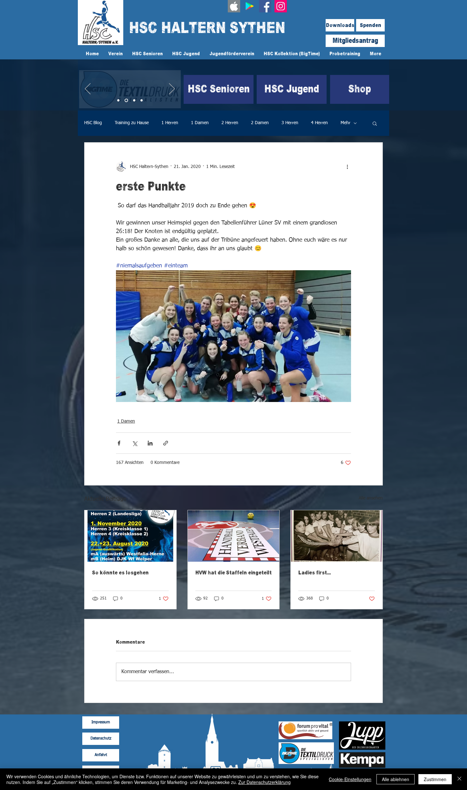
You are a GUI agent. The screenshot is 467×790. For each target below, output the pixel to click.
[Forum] (134, 100)
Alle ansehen (371, 498)
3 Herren (289, 123)
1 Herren (169, 123)
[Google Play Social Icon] (249, 6)
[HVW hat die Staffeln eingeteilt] (234, 536)
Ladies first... (314, 573)
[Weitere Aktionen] (347, 167)
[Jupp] (141, 100)
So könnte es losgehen (120, 573)
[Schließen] (459, 779)
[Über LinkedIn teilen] (150, 443)
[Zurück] (88, 89)
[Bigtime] (126, 100)
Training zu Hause (132, 123)
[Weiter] (172, 89)
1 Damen (200, 123)
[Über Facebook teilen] (119, 443)
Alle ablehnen (395, 779)
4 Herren (319, 123)
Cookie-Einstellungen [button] (350, 779)
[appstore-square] (234, 6)
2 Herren (229, 123)
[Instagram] (280, 6)
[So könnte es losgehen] (130, 536)
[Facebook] (265, 6)
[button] (375, 123)
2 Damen (260, 123)
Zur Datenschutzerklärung (264, 782)
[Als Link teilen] (166, 443)
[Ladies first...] (336, 536)
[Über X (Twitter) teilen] (135, 443)
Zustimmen (435, 779)
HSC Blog (93, 123)
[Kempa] (118, 100)
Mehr (345, 123)
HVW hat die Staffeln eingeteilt (233, 573)
